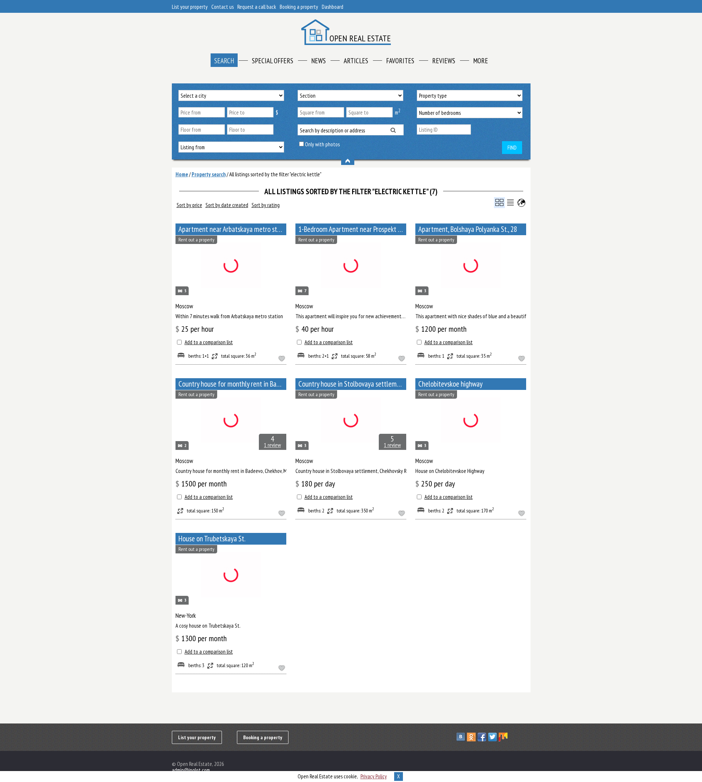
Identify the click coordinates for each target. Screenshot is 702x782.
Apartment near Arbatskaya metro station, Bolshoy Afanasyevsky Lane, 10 (232, 229)
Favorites (400, 60)
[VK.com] (461, 737)
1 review (272, 444)
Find (512, 147)
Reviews (443, 60)
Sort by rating (266, 205)
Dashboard (332, 6)
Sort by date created (226, 205)
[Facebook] (483, 737)
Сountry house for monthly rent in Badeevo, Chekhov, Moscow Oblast (232, 384)
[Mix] (504, 737)
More (480, 60)
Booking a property (299, 6)
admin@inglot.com (191, 770)
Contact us (222, 6)
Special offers (272, 60)
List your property (190, 6)
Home (182, 174)
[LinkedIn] (514, 737)
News (318, 60)
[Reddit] (525, 737)
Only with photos (322, 144)
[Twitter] (493, 737)
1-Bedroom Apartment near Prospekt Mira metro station (352, 229)
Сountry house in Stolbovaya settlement (352, 384)
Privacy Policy (374, 776)
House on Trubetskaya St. (211, 539)
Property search (209, 174)
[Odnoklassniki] (472, 737)
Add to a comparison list (209, 342)
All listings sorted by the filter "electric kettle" (275, 174)
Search (224, 60)
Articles (356, 60)
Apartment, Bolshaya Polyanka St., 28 (467, 229)
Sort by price (189, 205)
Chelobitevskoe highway (450, 384)
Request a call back (256, 6)
